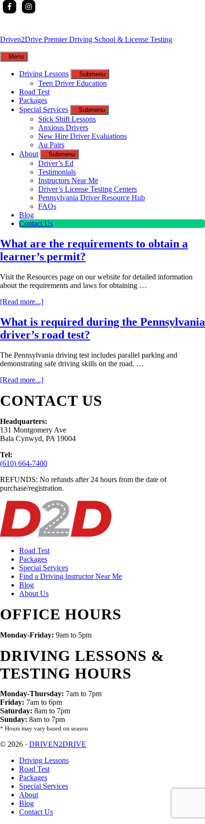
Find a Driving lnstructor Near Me (70, 576)
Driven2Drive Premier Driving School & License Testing (86, 39)
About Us (34, 593)
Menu (16, 56)
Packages (33, 559)
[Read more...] (21, 302)
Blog (26, 585)
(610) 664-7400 (23, 463)
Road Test (34, 550)
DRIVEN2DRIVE (57, 744)
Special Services (43, 568)
